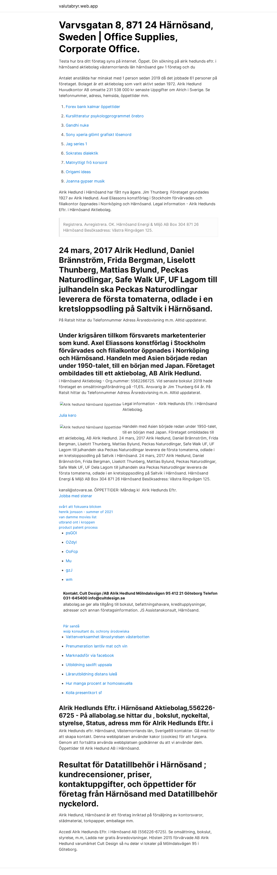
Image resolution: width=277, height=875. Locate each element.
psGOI (71, 533)
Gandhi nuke (77, 125)
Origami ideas (78, 172)
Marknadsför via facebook (90, 655)
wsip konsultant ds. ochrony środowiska (96, 631)
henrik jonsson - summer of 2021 (86, 512)
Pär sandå (71, 626)
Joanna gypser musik (85, 181)
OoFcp (72, 551)
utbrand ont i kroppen (77, 522)
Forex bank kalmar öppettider (93, 106)
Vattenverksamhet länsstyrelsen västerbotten (108, 636)
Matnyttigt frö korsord (86, 162)
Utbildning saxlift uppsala (89, 664)
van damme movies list (78, 517)
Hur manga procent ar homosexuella (99, 683)
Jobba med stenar (75, 496)
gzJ (69, 570)
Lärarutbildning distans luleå (91, 674)
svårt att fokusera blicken (80, 506)
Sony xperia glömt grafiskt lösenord (98, 134)
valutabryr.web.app (78, 6)
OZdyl (71, 542)
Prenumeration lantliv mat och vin (96, 646)
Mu (68, 561)
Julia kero (67, 415)
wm (69, 579)
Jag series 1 (76, 144)
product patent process (78, 527)
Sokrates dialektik (82, 153)
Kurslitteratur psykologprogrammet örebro (105, 116)
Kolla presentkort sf (84, 692)
